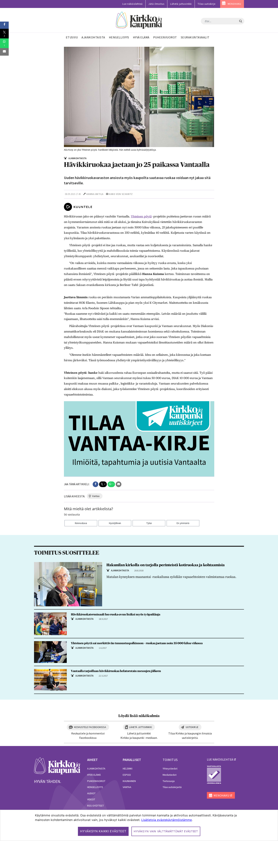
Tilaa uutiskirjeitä (172, 787)
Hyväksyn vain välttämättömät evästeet (166, 831)
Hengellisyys (95, 787)
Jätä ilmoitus (156, 3)
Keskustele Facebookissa (90, 727)
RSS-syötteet (95, 805)
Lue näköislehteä (132, 3)
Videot (91, 799)
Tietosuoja (169, 781)
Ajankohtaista (96, 768)
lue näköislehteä (220, 759)
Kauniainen (129, 781)
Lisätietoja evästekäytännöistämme (166, 820)
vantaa (95, 496)
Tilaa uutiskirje (206, 3)
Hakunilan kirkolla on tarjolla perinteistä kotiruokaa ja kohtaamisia (165, 565)
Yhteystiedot (170, 768)
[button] (95, 484)
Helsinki (127, 768)
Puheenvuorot (96, 781)
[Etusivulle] (139, 20)
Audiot (91, 793)
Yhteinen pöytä (141, 216)
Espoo (127, 774)
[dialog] (139, 825)
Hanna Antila (94, 194)
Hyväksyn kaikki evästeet (103, 831)
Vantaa (127, 787)
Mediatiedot (169, 774)
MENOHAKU (234, 3)
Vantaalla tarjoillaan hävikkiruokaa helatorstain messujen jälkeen (116, 671)
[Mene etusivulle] (57, 765)
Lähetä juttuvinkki (181, 3)
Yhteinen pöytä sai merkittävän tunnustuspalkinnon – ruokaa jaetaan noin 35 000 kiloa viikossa (137, 643)
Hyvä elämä (94, 774)
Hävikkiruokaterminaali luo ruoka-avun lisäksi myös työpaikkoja (115, 614)
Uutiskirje (192, 727)
